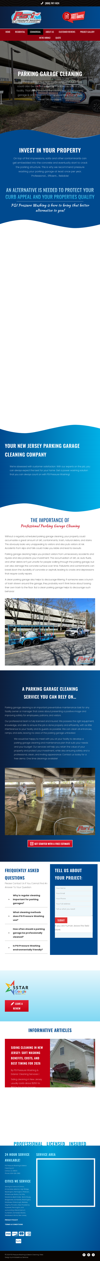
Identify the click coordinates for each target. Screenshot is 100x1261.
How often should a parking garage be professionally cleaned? (29, 932)
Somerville (17, 1200)
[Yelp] (93, 1254)
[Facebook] (84, 1254)
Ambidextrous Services (20, 1257)
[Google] (88, 1254)
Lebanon (17, 1189)
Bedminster (17, 1197)
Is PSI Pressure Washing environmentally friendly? (28, 947)
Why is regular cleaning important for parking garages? (26, 899)
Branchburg (26, 1197)
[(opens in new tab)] (17, 987)
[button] (31, 108)
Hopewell (8, 1207)
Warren (22, 1213)
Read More (17, 1128)
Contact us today (71, 754)
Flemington (18, 1192)
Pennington (16, 1207)
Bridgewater (9, 1200)
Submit (61, 920)
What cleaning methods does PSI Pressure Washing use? (28, 916)
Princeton (14, 1205)
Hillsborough (16, 1202)
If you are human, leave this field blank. (72, 927)
